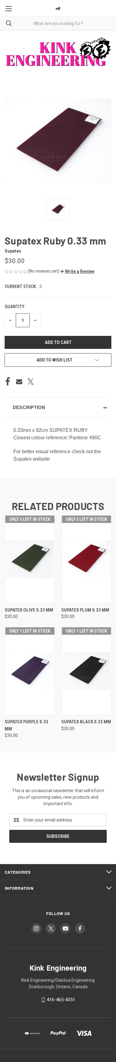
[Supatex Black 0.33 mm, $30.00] (86, 671)
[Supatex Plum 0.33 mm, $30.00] (86, 559)
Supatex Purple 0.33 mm (26, 725)
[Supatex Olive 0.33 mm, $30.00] (30, 559)
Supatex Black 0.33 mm (86, 722)
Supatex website (31, 459)
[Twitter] (31, 381)
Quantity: (15, 306)
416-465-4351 (61, 999)
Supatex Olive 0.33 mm (29, 610)
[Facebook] (8, 381)
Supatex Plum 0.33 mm (85, 610)
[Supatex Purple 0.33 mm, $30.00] (30, 671)
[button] (77, 271)
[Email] (19, 381)
